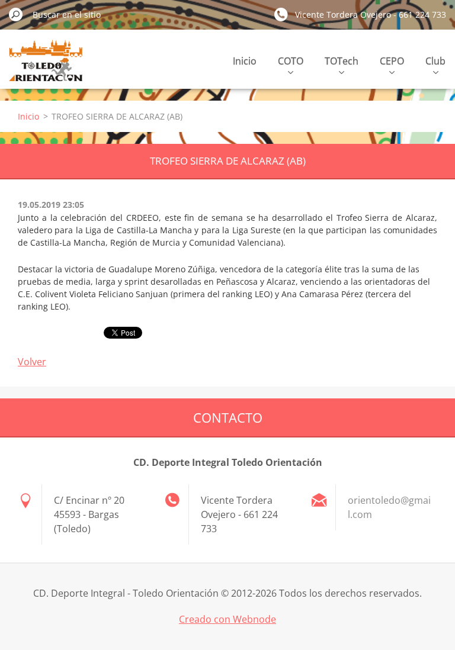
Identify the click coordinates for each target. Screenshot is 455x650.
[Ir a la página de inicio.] (45, 67)
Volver (32, 361)
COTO (290, 60)
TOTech (341, 60)
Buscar (16, 14)
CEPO (392, 60)
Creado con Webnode (227, 619)
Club (435, 60)
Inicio (245, 60)
